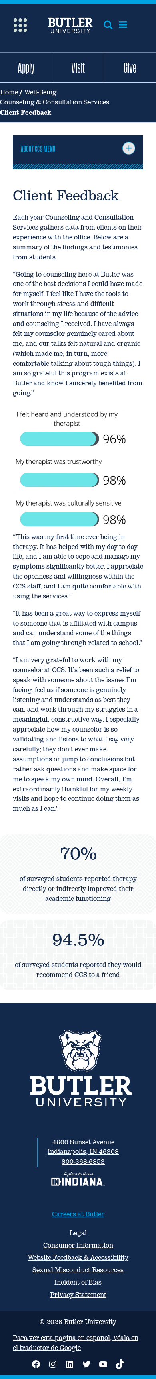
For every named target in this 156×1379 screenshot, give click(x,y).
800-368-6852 (83, 1161)
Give (130, 67)
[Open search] (108, 24)
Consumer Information (78, 1245)
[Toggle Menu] (128, 148)
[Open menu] (123, 24)
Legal (78, 1233)
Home (9, 92)
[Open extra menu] (20, 24)
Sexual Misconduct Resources (78, 1270)
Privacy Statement (78, 1295)
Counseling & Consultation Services (54, 102)
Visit (78, 67)
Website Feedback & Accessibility (78, 1257)
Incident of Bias (78, 1282)
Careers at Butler (78, 1214)
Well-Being (40, 92)
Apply (26, 67)
